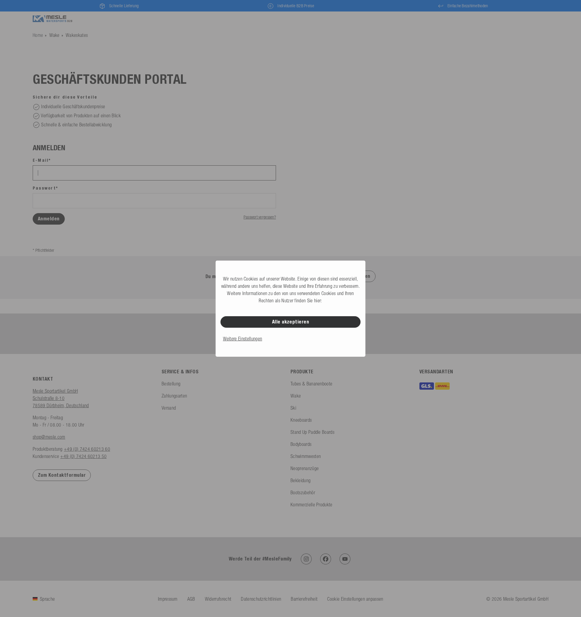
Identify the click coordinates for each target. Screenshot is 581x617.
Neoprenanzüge (304, 468)
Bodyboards (300, 444)
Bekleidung (300, 480)
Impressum (168, 599)
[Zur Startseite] (52, 19)
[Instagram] (306, 559)
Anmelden (49, 219)
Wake (54, 35)
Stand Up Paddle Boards (312, 432)
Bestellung (171, 383)
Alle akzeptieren (290, 322)
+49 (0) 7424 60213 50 (83, 456)
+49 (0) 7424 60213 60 (87, 449)
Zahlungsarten (174, 395)
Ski (293, 408)
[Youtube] (345, 559)
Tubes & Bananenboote (311, 383)
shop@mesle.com (49, 437)
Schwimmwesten (305, 456)
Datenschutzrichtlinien (261, 599)
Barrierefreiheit (304, 599)
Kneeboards (301, 420)
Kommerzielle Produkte (311, 504)
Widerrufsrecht (218, 599)
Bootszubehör (302, 492)
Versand (169, 408)
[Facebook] (325, 559)
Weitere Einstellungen (242, 338)
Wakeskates (77, 35)
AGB (191, 599)
